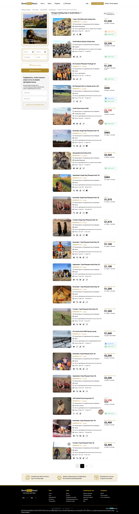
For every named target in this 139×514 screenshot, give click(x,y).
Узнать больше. (25, 512)
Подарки (85, 499)
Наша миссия (52, 497)
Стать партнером (97, 3)
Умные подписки (87, 493)
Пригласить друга (88, 497)
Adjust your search (36, 70)
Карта (67, 493)
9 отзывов (84, 21)
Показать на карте (36, 65)
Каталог (68, 495)
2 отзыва (84, 66)
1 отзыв (84, 133)
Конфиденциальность (72, 499)
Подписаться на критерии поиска (35, 104)
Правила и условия (71, 497)
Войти (107, 3)
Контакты (51, 499)
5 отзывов (84, 155)
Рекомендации (87, 495)
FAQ (84, 501)
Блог (50, 495)
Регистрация (114, 3)
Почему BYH (52, 501)
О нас (50, 493)
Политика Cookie (70, 501)
